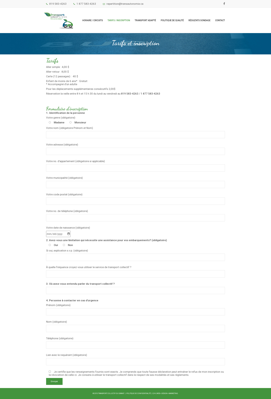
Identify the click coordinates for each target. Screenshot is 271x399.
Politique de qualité (172, 20)
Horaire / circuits (92, 20)
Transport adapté (145, 20)
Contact (220, 20)
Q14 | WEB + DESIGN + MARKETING (165, 393)
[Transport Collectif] (58, 20)
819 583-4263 (57, 3)
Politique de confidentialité (138, 393)
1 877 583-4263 (86, 3)
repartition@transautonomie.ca (124, 3)
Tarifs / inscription (119, 20)
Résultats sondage (199, 20)
